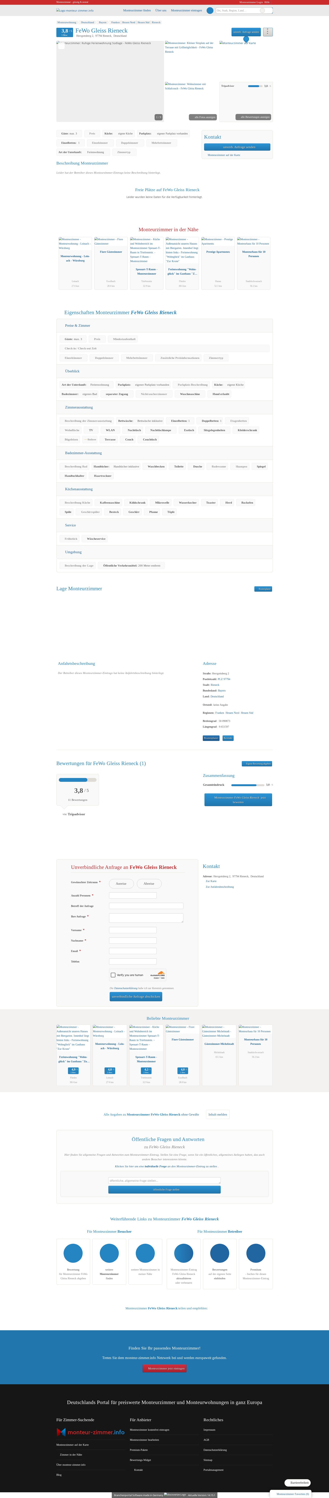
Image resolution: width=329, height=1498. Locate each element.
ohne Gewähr (190, 1114)
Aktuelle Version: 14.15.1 (201, 1495)
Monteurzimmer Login (251, 2)
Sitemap (208, 1459)
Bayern (222, 690)
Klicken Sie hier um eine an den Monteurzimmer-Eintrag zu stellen (166, 1166)
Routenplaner (264, 589)
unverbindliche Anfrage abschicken (136, 996)
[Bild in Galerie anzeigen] (191, 61)
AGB (206, 1439)
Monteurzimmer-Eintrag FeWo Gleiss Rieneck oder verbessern (184, 1276)
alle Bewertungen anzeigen (255, 116)
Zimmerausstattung (78, 407)
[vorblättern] (154, 81)
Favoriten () (293, 1494)
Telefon (75, 961)
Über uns (160, 10)
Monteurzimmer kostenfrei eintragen (149, 1429)
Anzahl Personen (81, 895)
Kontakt (228, 738)
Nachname (77, 940)
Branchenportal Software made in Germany (138, 1495)
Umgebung (73, 552)
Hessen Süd (247, 712)
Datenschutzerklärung (125, 988)
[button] (110, 81)
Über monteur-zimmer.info (70, 1464)
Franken (219, 712)
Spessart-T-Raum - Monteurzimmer (146, 271)
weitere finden (109, 1274)
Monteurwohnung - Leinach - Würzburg (75, 258)
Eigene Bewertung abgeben (258, 763)
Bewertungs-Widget (140, 1459)
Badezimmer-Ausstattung (83, 453)
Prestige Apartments (218, 251)
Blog (58, 1474)
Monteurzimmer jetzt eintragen (166, 1368)
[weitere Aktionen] (268, 32)
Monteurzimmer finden (137, 10)
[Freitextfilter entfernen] (262, 10)
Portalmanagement (214, 1469)
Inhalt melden (217, 1114)
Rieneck (215, 684)
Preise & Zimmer (77, 325)
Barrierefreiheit (299, 1482)
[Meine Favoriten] (210, 10)
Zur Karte (211, 881)
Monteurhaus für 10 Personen (253, 254)
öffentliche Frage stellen (166, 1189)
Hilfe (267, 2)
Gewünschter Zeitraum (84, 882)
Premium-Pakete (139, 1449)
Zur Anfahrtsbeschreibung (220, 886)
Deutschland (217, 696)
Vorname (76, 930)
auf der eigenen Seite (219, 1274)
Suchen (270, 10)
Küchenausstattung (78, 489)
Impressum (209, 1429)
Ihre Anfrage (78, 916)
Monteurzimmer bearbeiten (144, 1439)
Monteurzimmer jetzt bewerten (240, 800)
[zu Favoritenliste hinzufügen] (61, 45)
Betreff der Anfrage (82, 906)
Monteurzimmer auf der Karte (223, 155)
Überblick (72, 371)
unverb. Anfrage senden (246, 31)
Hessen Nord (232, 712)
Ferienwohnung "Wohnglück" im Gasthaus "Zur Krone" (182, 272)
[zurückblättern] (65, 81)
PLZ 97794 (224, 679)
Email (75, 951)
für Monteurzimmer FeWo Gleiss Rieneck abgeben (73, 1274)
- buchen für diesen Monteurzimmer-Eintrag (256, 1274)
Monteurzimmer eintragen (186, 10)
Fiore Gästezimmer (111, 251)
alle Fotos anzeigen (204, 117)
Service (70, 525)
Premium (265, 233)
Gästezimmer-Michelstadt (219, 1043)
